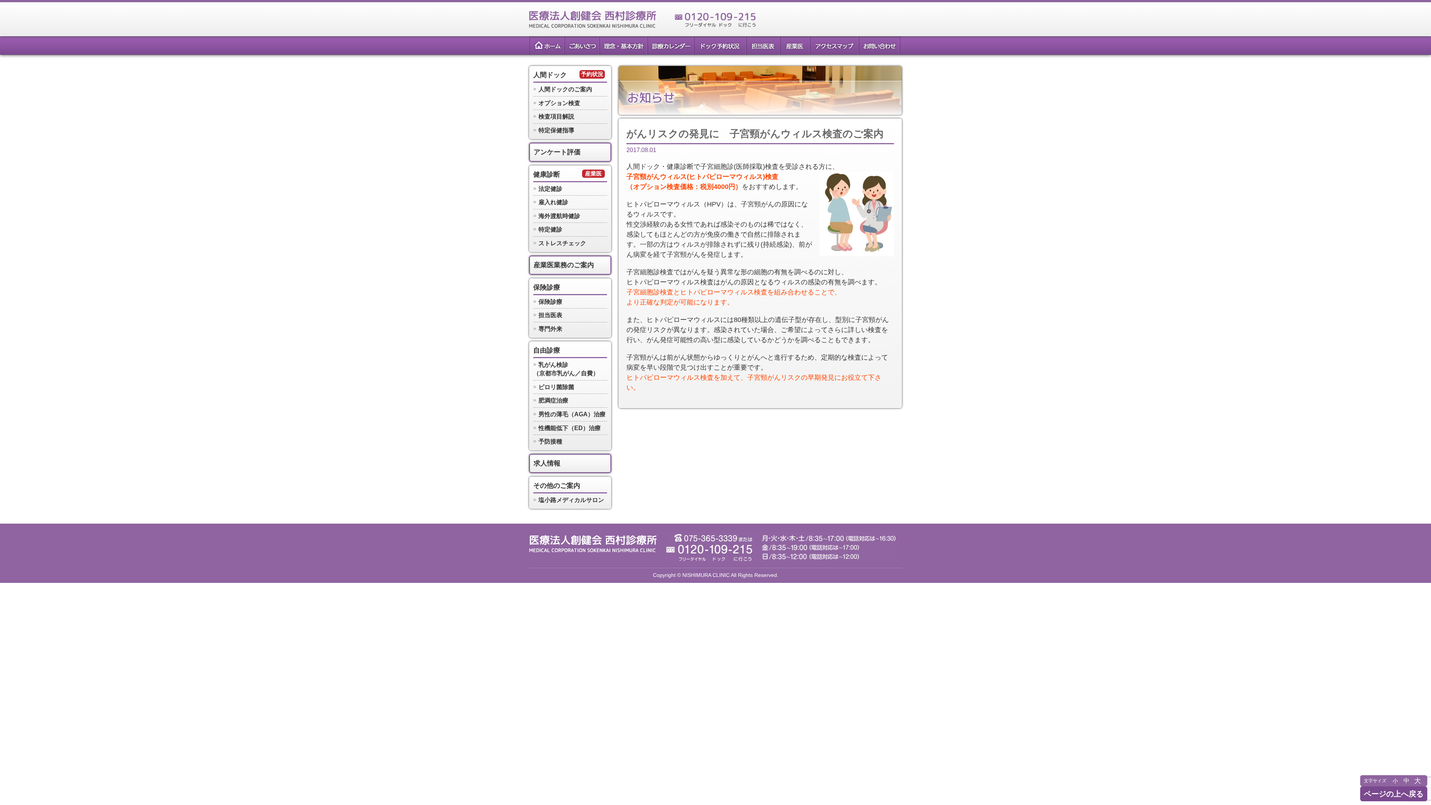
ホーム (546, 45)
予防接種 (550, 441)
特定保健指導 (556, 130)
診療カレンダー (670, 45)
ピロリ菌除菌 (556, 387)
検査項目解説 (556, 116)
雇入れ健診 (553, 202)
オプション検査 (559, 103)
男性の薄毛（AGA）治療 (572, 414)
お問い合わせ (879, 45)
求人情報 (547, 463)
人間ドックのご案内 (565, 89)
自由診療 (546, 350)
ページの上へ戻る (1394, 794)
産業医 (795, 45)
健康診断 (546, 174)
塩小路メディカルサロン (571, 500)
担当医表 (763, 45)
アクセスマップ (834, 45)
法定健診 (550, 189)
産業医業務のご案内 (564, 265)
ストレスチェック (562, 243)
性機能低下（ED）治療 (569, 428)
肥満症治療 (553, 400)
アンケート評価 (557, 152)
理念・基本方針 (623, 45)
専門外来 (550, 329)
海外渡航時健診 (559, 216)
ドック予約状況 (720, 45)
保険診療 (546, 287)
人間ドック (550, 75)
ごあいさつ (581, 45)
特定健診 (550, 229)
